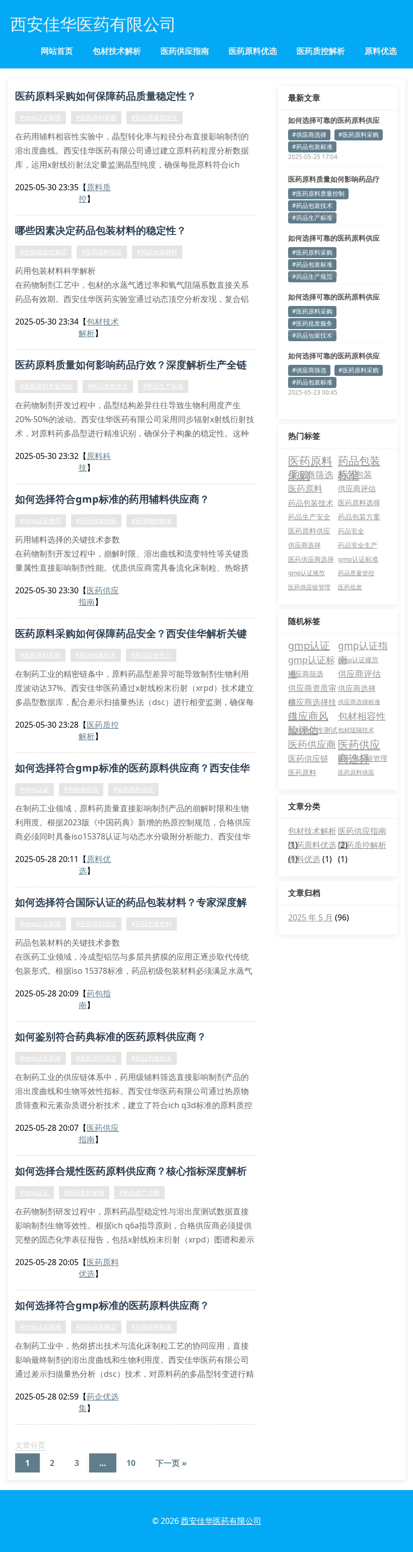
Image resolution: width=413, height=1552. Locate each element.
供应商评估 (357, 488)
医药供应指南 (185, 50)
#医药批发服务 (312, 323)
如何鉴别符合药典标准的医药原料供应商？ (110, 1036)
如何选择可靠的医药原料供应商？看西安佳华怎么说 (334, 297)
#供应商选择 (309, 134)
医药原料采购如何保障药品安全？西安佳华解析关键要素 (131, 635)
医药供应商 (312, 744)
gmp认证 (309, 645)
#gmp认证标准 (40, 117)
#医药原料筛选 (96, 1058)
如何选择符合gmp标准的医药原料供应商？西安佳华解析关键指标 (132, 769)
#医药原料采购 (96, 117)
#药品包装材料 (157, 252)
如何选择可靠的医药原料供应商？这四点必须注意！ (334, 238)
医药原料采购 (310, 460)
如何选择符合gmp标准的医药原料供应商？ (112, 1305)
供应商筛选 (310, 475)
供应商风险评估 (308, 716)
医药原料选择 (359, 502)
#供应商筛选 (309, 370)
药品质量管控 (356, 573)
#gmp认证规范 (40, 520)
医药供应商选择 (311, 559)
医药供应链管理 (309, 587)
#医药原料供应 (102, 252)
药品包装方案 (359, 516)
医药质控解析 (321, 50)
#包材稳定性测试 (43, 252)
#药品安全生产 (151, 655)
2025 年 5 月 (310, 917)
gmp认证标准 (358, 559)
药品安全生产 (357, 545)
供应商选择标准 (359, 701)
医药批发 (350, 587)
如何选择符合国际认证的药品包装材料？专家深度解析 (131, 903)
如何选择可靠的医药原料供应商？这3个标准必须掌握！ (334, 356)
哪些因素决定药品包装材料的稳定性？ (100, 230)
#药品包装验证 (96, 1327)
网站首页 (57, 50)
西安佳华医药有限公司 (221, 1520)
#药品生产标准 (163, 386)
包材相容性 (362, 716)
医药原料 (305, 488)
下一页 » (171, 1462)
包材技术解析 (117, 50)
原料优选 (381, 50)
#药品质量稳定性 (154, 117)
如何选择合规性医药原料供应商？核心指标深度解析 (131, 1171)
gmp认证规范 (306, 573)
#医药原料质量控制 (46, 386)
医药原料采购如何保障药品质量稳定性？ (105, 96)
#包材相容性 (81, 789)
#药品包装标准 (312, 146)
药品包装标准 (359, 460)
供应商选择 (304, 545)
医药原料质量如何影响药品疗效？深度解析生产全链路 (131, 366)
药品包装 (355, 474)
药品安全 (351, 530)
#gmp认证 (34, 789)
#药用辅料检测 (151, 1327)
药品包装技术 (310, 503)
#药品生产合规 (139, 1192)
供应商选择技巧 (312, 702)
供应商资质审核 (312, 688)
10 (130, 1462)
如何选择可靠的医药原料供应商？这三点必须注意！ (334, 120)
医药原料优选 (253, 50)
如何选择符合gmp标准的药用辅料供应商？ (112, 499)
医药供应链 (308, 758)
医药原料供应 (309, 530)
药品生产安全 (309, 516)
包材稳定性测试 (312, 730)
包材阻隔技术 (356, 730)
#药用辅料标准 (151, 520)
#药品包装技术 (108, 386)
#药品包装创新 (96, 520)
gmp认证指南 (363, 646)
